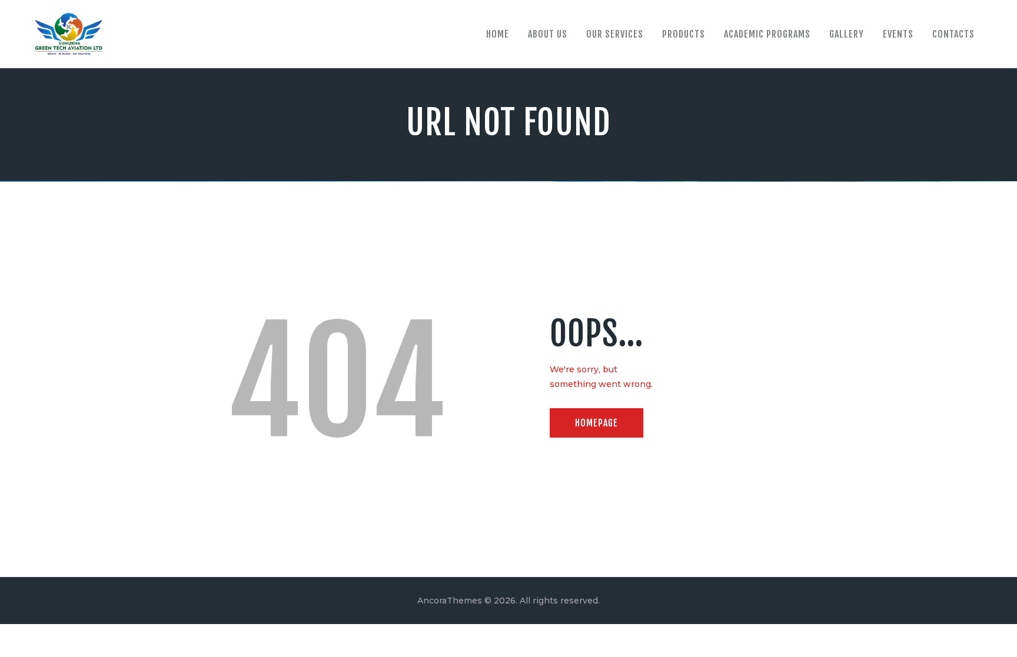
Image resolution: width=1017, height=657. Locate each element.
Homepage (596, 423)
